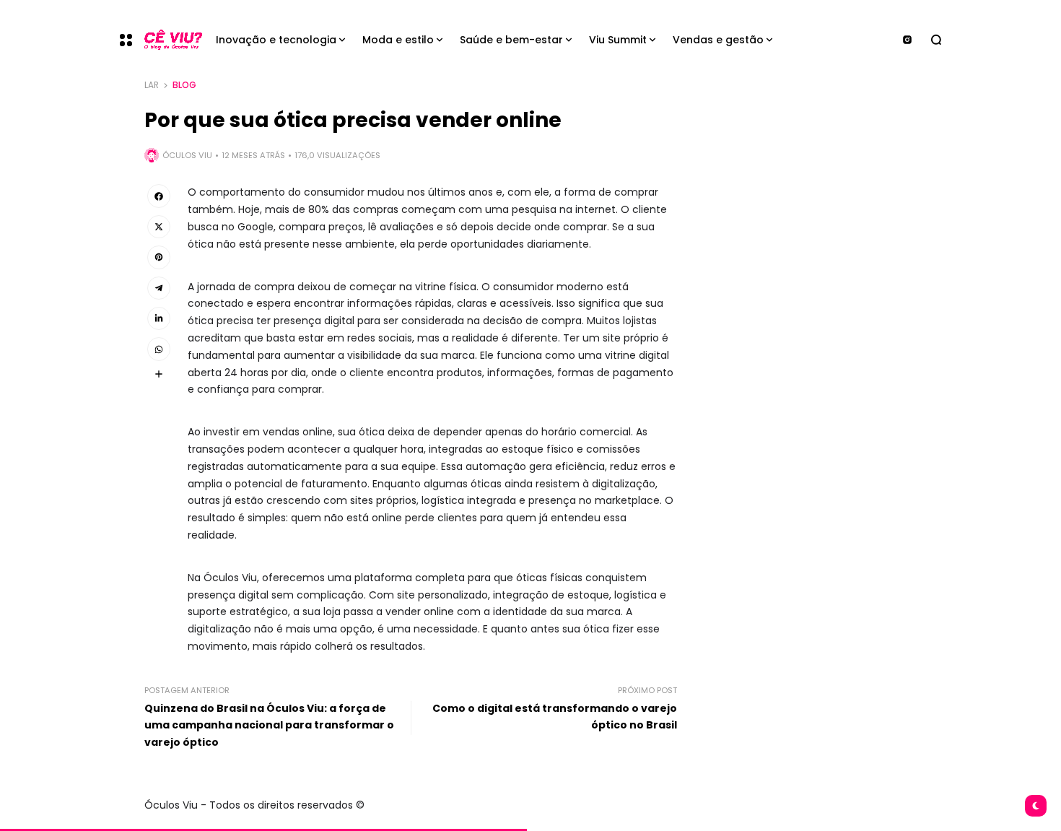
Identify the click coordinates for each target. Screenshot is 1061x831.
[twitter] (158, 226)
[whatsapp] (158, 348)
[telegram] (158, 288)
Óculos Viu (187, 155)
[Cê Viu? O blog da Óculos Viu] (167, 40)
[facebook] (158, 195)
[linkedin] (158, 318)
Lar (151, 85)
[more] (159, 374)
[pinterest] (158, 257)
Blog (184, 85)
